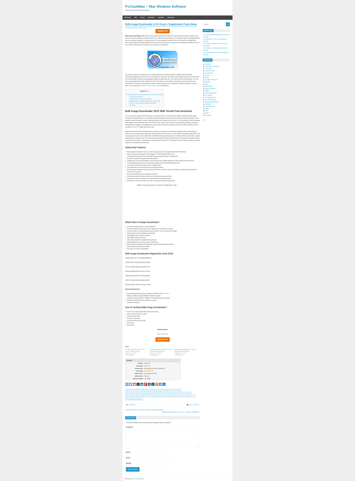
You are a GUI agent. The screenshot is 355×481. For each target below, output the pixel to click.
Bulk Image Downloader (133, 390)
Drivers (207, 75)
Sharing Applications (212, 102)
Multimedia (209, 86)
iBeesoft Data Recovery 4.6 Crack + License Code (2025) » (181, 412)
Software (127, 17)
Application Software (212, 66)
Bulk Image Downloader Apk (150, 390)
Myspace (135, 127)
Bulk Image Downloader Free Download (179, 393)
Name (128, 452)
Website (128, 463)
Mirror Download (162, 334)
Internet (161, 17)
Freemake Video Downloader (150, 86)
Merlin (142, 479)
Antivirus (170, 17)
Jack (145, 28)
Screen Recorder (210, 100)
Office (142, 17)
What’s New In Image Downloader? (140, 99)
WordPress (134, 479)
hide (147, 91)
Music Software (210, 88)
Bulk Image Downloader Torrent (186, 396)
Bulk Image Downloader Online (166, 396)
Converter (208, 68)
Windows (151, 17)
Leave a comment (194, 404)
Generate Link (163, 31)
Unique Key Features (135, 97)
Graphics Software (211, 80)
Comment (129, 427)
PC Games (208, 95)
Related (131, 105)
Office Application (211, 93)
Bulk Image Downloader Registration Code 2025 (144, 101)
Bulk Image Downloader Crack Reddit (170, 390)
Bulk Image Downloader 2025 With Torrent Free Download (144, 94)
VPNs (207, 113)
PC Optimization (210, 97)
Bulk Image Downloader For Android (156, 393)
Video (207, 108)
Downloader (131, 404)
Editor (207, 77)
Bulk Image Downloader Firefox (135, 393)
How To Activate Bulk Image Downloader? (142, 103)
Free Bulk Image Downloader (134, 399)
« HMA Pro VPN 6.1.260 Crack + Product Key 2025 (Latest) (144, 410)
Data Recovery (210, 71)
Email (128, 458)
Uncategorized (210, 106)
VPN (206, 111)
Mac (135, 17)
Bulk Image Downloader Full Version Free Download (140, 396)
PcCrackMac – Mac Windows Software (155, 6)
